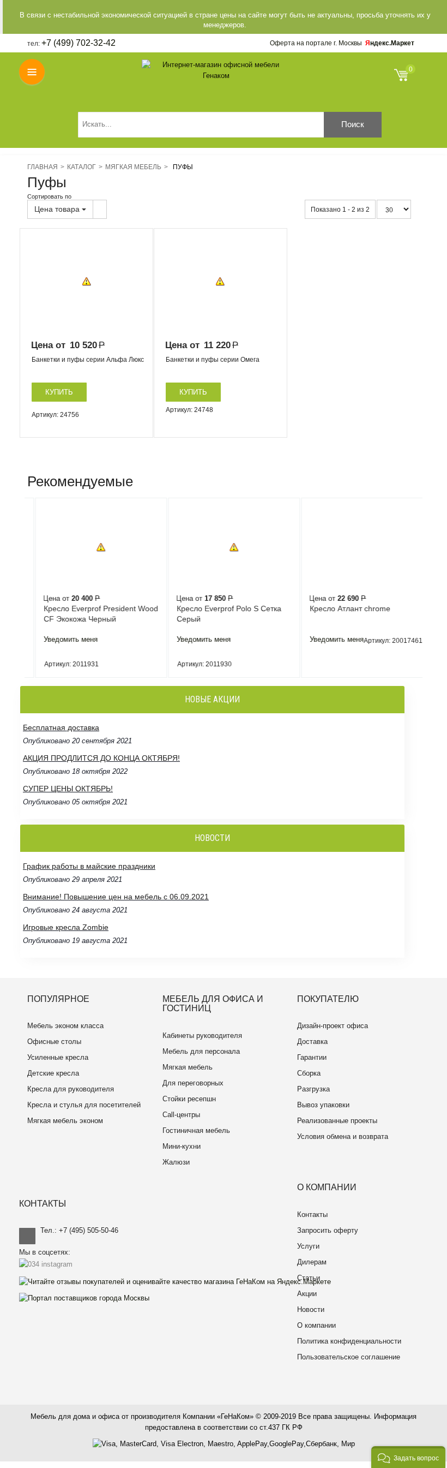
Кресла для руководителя (70, 1089)
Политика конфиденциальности (349, 1341)
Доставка (312, 1041)
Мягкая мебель (133, 167)
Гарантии (312, 1057)
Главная (42, 167)
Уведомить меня (61, 639)
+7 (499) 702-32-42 (78, 42)
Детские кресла (53, 1073)
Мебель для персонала (201, 1051)
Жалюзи (176, 1162)
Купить (59, 392)
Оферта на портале (316, 43)
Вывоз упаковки (323, 1105)
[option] (86, 282)
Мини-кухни (181, 1146)
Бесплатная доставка (61, 727)
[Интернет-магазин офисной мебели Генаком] (216, 70)
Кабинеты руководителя (202, 1035)
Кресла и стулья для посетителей (84, 1105)
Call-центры (181, 1115)
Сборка (309, 1073)
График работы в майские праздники (89, 866)
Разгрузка (313, 1089)
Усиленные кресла (57, 1057)
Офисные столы (54, 1041)
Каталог (81, 167)
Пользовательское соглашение (348, 1357)
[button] (408, 1457)
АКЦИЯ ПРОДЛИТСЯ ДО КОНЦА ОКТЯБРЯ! (101, 758)
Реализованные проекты (337, 1121)
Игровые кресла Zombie (65, 927)
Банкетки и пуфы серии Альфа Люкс (88, 359)
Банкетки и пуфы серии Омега (212, 359)
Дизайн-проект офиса (332, 1026)
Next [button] (419, 588)
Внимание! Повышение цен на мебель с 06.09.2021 (116, 896)
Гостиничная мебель (196, 1130)
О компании (316, 1325)
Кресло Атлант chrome (340, 608)
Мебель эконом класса (65, 1026)
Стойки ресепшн (189, 1099)
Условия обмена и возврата (342, 1136)
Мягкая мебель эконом (65, 1121)
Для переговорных (193, 1083)
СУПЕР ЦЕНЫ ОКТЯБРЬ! (68, 788)
